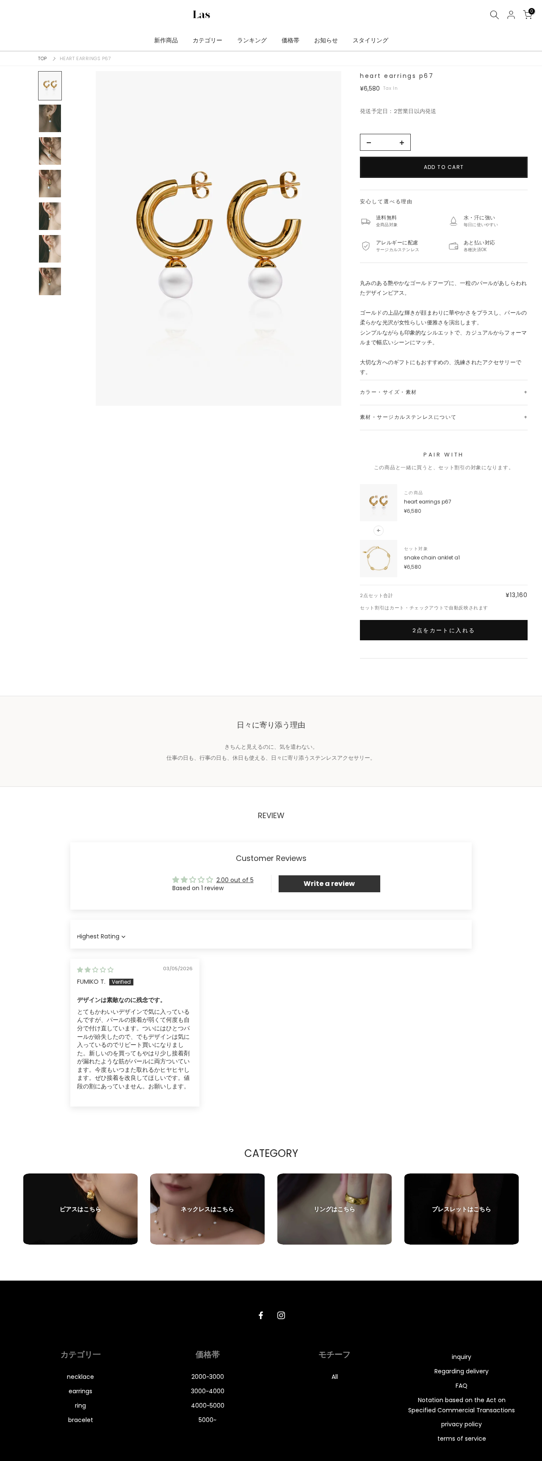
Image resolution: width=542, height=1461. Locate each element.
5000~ (207, 1420)
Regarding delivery (461, 1371)
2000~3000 (207, 1376)
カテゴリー (207, 40)
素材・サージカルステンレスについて (408, 417)
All (335, 1376)
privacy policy (461, 1424)
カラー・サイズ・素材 (388, 392)
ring (80, 1405)
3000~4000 (207, 1391)
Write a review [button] (329, 883)
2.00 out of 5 (235, 880)
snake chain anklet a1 (432, 557)
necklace (80, 1376)
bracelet (80, 1420)
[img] (95, 970)
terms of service (461, 1438)
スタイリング (370, 40)
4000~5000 (207, 1405)
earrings (80, 1391)
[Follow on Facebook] (261, 1315)
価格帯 (290, 40)
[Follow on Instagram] (281, 1315)
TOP (42, 58)
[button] (218, 238)
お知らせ (326, 40)
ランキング (252, 40)
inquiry (461, 1357)
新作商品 (166, 40)
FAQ (461, 1385)
